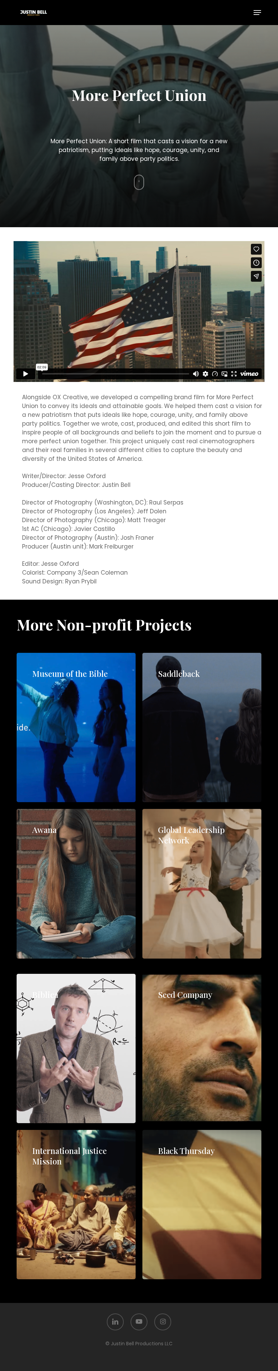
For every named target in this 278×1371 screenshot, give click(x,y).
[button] (257, 12)
